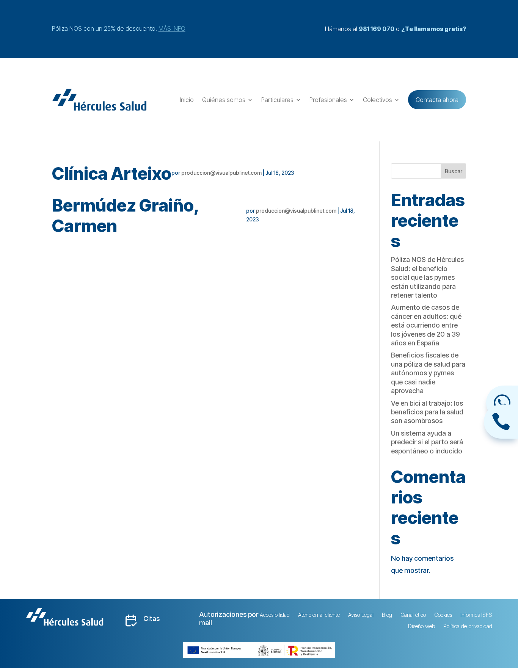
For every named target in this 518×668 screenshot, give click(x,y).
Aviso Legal (361, 615)
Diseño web (421, 626)
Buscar (453, 171)
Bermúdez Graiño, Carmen (125, 215)
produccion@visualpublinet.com (221, 172)
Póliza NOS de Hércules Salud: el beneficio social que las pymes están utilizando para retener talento (427, 277)
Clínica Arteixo (111, 173)
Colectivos (377, 99)
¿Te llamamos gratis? (433, 29)
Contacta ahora (437, 99)
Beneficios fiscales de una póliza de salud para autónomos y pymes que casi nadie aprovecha (428, 373)
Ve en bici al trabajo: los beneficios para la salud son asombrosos (427, 412)
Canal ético (413, 615)
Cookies (443, 615)
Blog (387, 615)
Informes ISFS (476, 615)
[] (501, 436)
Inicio (187, 99)
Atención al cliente (319, 615)
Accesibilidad (275, 615)
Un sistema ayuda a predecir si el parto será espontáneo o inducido (427, 442)
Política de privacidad (467, 626)
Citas (151, 619)
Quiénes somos (223, 99)
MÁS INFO (172, 28)
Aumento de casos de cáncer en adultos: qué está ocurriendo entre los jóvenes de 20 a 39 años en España (426, 325)
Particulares (277, 99)
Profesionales (328, 99)
